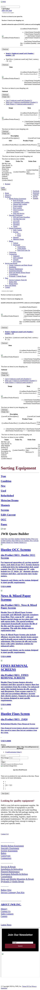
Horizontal (16, 245)
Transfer (15, 259)
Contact (7, 287)
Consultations (13, 274)
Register (7, 184)
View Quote (5, 793)
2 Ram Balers (21, 248)
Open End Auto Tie (23, 250)
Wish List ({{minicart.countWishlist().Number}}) (22, 102)
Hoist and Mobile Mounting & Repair (17, 879)
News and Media (10, 285)
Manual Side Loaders (20, 204)
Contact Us (5, 911)
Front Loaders (17, 206)
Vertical (15, 243)
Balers (11, 241)
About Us (8, 195)
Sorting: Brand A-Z (7, 542)
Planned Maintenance (16, 269)
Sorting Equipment (15, 228)
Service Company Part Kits (12, 892)
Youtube (35, 198)
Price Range (5, 758)
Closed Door (21, 247)
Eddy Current (17, 230)
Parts (6, 278)
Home (7, 193)
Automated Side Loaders (21, 202)
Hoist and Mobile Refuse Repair (19, 272)
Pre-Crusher (17, 261)
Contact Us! (5, 834)
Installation (12, 267)
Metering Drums (18, 239)
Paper (19, 235)
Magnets (16, 237)
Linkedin (36, 195)
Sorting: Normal (20, 539)
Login (3, 187)
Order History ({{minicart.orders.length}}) (20, 104)
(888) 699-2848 (7, 10)
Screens (15, 232)
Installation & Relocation (12, 869)
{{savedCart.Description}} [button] (11, 138)
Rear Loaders (17, 208)
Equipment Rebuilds (15, 271)
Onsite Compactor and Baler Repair (20, 265)
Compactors (13, 254)
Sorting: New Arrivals (31, 540)
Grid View (4, 539)
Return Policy (13, 283)
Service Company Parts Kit (18, 280)
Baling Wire (13, 282)
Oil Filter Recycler (19, 219)
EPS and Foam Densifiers (21, 217)
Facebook (36, 191)
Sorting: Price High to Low (15, 540)
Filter (3, 762)
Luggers (15, 211)
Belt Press (16, 223)
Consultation (6, 876)
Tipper (15, 226)
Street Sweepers (18, 210)
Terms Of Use (26, 986)
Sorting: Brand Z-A (20, 542)
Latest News (6, 924)
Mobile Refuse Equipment (17, 199)
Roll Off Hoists (18, 200)
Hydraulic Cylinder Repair (17, 276)
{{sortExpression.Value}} (13, 752)
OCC (19, 234)
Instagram (36, 193)
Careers (4, 916)
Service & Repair (8, 866)
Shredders (16, 224)
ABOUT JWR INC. (11, 904)
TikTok (35, 196)
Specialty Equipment (15, 215)
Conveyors (12, 252)
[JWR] (3, 2)
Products (8, 197)
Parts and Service (18, 213)
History (4, 909)
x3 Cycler (16, 221)
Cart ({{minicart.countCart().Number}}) (19, 100)
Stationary (16, 256)
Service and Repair (11, 263)
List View (11, 539)
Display (3, 745)
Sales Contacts (7, 914)
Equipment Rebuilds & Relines (14, 874)
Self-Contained (18, 258)
